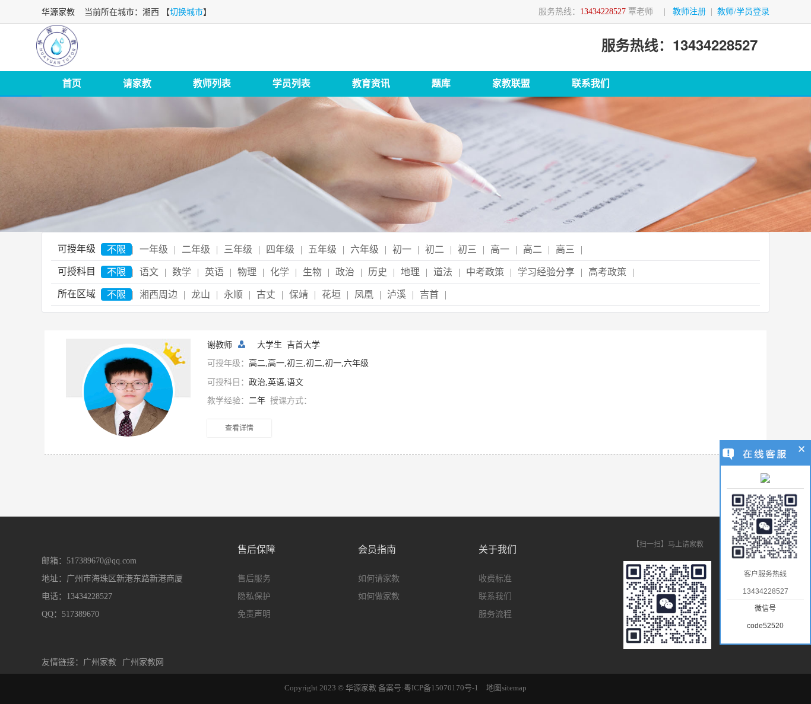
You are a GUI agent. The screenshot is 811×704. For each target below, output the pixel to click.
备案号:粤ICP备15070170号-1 (428, 687)
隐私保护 (254, 596)
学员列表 (292, 83)
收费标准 (495, 578)
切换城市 (186, 12)
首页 (71, 83)
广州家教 (99, 662)
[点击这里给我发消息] (765, 479)
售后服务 (254, 578)
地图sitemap (506, 687)
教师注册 (689, 11)
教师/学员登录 (743, 11)
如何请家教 (379, 578)
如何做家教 (379, 596)
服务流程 (495, 614)
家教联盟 (511, 83)
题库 (441, 83)
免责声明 (254, 614)
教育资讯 (371, 83)
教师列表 (212, 83)
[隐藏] (802, 450)
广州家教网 (143, 662)
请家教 (137, 83)
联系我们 (591, 83)
